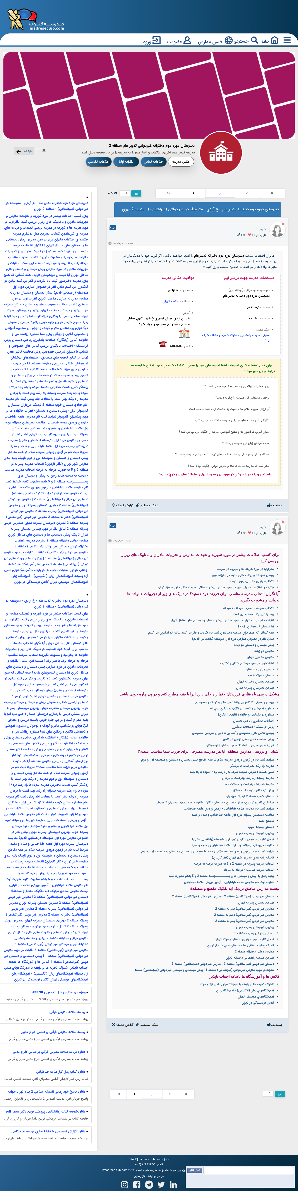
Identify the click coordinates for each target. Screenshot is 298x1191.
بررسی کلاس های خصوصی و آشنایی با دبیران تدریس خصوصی (233, 733)
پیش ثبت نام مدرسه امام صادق (253, 790)
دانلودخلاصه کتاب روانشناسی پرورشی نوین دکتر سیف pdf (45, 1111)
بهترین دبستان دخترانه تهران (255, 681)
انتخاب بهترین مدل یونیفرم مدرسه (252, 581)
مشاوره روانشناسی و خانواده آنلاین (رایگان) (246, 714)
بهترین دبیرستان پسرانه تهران (255, 687)
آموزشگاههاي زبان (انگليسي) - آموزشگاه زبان (245, 990)
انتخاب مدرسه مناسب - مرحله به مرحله (248, 608)
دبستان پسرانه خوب (261, 675)
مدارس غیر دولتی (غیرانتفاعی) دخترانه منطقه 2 (244, 914)
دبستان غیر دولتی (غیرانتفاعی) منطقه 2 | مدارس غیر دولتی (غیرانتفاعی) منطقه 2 (223, 896)
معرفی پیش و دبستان (260, 669)
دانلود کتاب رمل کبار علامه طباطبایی (60, 1071)
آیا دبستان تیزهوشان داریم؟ (256, 626)
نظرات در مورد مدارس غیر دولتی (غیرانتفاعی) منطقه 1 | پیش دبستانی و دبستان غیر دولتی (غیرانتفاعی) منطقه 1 (203, 970)
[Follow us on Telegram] (149, 1183)
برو (136, 193)
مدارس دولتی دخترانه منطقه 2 (254, 951)
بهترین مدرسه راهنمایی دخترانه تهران (250, 957)
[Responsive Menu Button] (286, 40)
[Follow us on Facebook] (137, 1183)
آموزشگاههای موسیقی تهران (256, 996)
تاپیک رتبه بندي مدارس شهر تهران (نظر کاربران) (243, 857)
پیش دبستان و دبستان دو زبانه (254, 645)
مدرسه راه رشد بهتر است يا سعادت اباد (249, 784)
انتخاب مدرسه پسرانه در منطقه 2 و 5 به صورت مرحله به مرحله (234, 863)
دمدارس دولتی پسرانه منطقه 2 (254, 933)
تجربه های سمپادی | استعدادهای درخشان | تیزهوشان (240, 745)
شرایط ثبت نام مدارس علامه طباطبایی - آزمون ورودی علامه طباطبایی (229, 808)
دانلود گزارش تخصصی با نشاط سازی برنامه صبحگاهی (48, 1131)
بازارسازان (139, 1176)
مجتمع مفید (266, 820)
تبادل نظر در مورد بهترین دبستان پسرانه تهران (244, 939)
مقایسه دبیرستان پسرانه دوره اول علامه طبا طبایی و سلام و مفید (233, 814)
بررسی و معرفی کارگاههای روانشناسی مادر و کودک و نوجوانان (234, 702)
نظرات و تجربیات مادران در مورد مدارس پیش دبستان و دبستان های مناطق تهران (222, 620)
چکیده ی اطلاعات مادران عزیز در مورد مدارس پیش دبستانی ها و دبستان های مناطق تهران (216, 587)
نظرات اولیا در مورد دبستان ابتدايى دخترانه (247, 663)
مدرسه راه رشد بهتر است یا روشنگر (252, 765)
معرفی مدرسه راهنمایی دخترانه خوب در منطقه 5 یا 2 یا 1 (236, 338)
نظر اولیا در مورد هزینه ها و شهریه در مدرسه (245, 569)
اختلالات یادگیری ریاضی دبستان (253, 720)
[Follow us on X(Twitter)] (161, 1183)
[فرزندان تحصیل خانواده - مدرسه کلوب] (35, 18)
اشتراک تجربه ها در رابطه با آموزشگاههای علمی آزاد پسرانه (237, 984)
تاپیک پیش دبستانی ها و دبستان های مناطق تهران (240, 945)
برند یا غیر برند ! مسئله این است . (252, 614)
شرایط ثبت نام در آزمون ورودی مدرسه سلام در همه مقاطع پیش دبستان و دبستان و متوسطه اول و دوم (207, 759)
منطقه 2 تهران (172, 301)
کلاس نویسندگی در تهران (257, 1002)
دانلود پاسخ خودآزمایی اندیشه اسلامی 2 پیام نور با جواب (46, 1091)
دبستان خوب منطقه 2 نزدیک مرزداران (250, 796)
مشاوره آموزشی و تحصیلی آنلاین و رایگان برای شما (241, 708)
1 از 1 (220, 193)
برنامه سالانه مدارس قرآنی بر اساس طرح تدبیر (53, 1032)
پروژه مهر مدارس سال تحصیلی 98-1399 (58, 992)
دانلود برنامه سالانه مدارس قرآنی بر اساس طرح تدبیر (49, 1052)
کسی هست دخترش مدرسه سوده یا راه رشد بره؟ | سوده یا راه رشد (232, 772)
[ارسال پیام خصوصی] (113, 229)
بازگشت (26, 151)
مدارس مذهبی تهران (260, 657)
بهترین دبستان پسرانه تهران (256, 902)
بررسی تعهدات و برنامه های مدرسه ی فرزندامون (243, 575)
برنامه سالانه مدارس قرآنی (67, 1012)
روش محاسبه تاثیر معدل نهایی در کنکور (248, 739)
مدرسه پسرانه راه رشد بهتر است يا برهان (248, 778)
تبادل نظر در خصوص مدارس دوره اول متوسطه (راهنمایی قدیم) (233, 638)
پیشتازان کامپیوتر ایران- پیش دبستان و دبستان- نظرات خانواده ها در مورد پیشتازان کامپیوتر (215, 802)
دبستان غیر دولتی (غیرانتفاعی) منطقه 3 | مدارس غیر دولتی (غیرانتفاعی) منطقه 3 (223, 963)
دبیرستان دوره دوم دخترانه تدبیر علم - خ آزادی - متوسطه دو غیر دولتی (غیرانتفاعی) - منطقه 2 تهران (46, 206)
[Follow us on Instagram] (124, 1183)
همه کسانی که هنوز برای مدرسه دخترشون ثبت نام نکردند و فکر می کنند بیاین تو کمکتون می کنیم (211, 632)
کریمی (262, 229)
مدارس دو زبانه (264, 651)
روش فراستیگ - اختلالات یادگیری (253, 726)
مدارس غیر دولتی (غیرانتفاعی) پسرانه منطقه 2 (244, 908)
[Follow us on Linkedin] (173, 1183)
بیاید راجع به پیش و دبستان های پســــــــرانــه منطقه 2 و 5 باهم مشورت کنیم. (221, 876)
